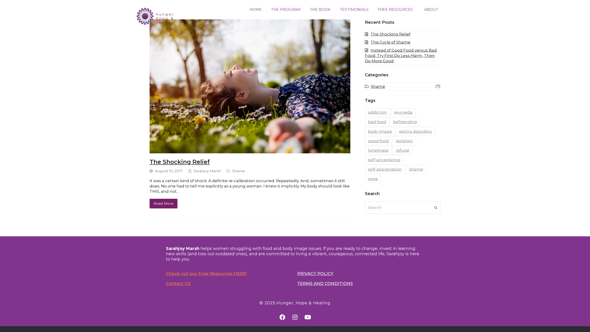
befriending (405, 121)
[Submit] (435, 207)
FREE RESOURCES (395, 9)
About (431, 9)
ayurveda (403, 112)
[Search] (402, 207)
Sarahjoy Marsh (207, 171)
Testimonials (354, 9)
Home (256, 9)
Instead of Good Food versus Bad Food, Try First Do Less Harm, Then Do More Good (401, 55)
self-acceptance (384, 159)
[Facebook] (282, 317)
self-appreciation (385, 169)
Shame (238, 171)
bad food (377, 121)
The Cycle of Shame (390, 42)
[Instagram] (295, 317)
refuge (402, 150)
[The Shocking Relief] (250, 86)
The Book (320, 9)
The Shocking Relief (180, 161)
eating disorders (415, 131)
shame (416, 169)
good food (378, 141)
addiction (377, 112)
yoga (373, 178)
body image (380, 131)
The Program (286, 9)
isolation (404, 141)
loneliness (378, 150)
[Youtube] (307, 317)
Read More (163, 203)
